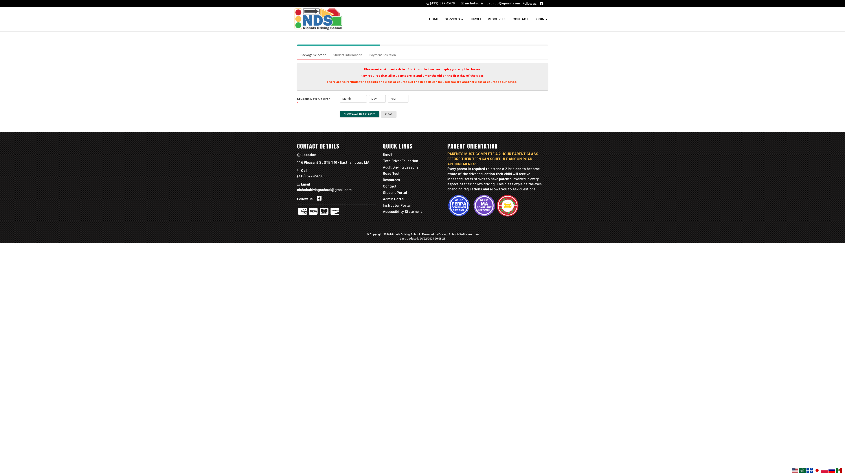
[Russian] (831, 470)
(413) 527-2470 (309, 176)
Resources (497, 19)
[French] (809, 470)
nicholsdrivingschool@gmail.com (324, 190)
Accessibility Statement (402, 212)
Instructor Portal (397, 205)
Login (540, 19)
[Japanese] (817, 470)
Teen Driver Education (400, 161)
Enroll (476, 19)
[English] (795, 470)
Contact (520, 19)
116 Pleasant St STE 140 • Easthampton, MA (333, 162)
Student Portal (395, 193)
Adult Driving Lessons (401, 167)
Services (453, 19)
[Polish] (824, 470)
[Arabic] (802, 470)
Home (434, 19)
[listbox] (353, 98)
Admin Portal (393, 199)
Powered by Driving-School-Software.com (450, 234)
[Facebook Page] (541, 3)
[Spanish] (839, 470)
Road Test (391, 173)
